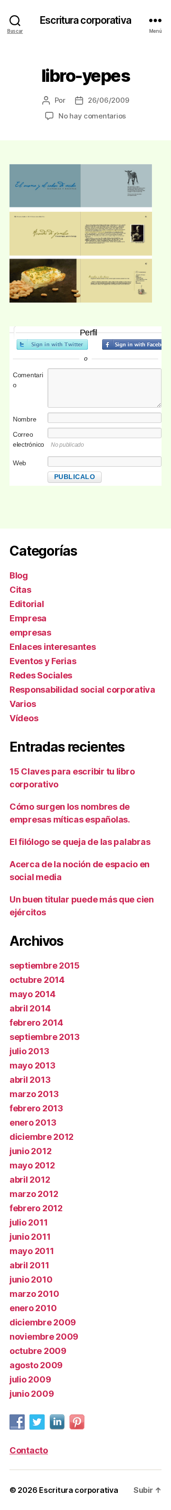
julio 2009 (30, 1379)
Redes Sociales (41, 675)
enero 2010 (33, 1308)
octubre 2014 (37, 980)
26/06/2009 (108, 100)
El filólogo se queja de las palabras (80, 842)
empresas (30, 632)
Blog (19, 575)
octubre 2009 (38, 1351)
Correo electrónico (28, 439)
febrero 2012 (36, 1208)
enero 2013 (33, 1123)
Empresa (28, 618)
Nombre (24, 419)
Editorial (27, 604)
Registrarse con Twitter (52, 344)
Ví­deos (24, 718)
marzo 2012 (34, 1194)
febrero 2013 (36, 1108)
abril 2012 (30, 1180)
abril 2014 (30, 1008)
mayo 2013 (33, 1065)
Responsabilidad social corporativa (82, 690)
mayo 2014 (33, 994)
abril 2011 (29, 1265)
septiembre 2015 (45, 966)
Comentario (28, 380)
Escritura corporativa (85, 20)
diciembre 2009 (43, 1322)
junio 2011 (30, 1237)
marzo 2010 (34, 1294)
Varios (23, 704)
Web (19, 463)
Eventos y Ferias (43, 661)
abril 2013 (30, 1080)
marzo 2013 (34, 1094)
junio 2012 (30, 1151)
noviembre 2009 (44, 1337)
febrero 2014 (36, 1023)
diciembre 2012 (42, 1137)
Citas (20, 590)
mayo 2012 (32, 1165)
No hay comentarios (92, 115)
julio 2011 (29, 1222)
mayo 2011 (32, 1251)
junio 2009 (32, 1394)
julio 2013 (29, 1051)
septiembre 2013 (45, 1037)
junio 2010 (31, 1279)
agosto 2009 (36, 1365)
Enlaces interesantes (53, 647)
